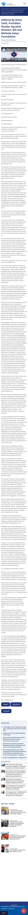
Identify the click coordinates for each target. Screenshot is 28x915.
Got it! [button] (4, 913)
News (2, 10)
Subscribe (14, 905)
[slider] (7, 60)
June (10, 10)
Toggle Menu (23, 911)
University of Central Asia (7, 8)
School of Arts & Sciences (8, 40)
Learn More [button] (11, 908)
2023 (6, 10)
